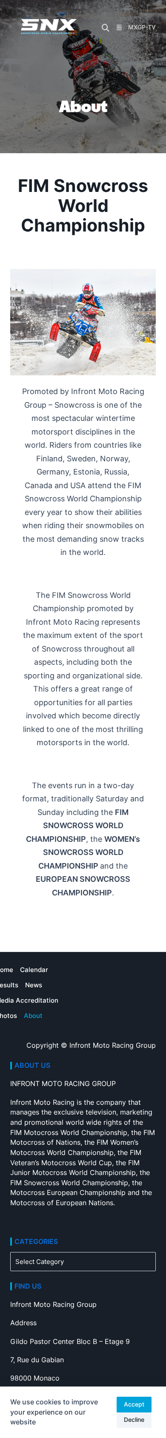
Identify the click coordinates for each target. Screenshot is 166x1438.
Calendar (34, 970)
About (33, 1016)
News (33, 985)
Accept (134, 1404)
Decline (134, 1419)
